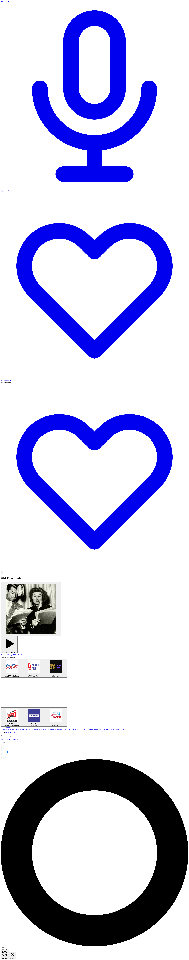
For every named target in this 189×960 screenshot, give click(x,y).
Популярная (52, 729)
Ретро (64, 729)
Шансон (117, 729)
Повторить (5, 958)
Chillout (111, 729)
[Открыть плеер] (3, 748)
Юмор (122, 729)
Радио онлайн (5, 727)
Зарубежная (26, 729)
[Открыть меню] (2, 572)
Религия (59, 729)
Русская (76, 729)
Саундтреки (13, 654)
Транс (96, 729)
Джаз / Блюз (18, 729)
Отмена (12, 958)
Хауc (107, 729)
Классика (33, 729)
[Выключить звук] (1, 750)
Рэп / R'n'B (82, 729)
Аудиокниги (21, 654)
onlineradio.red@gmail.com (9, 739)
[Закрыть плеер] (1, 754)
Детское (11, 729)
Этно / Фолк (5, 654)
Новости (45, 729)
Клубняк (40, 729)
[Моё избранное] (94, 569)
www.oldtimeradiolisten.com (10, 656)
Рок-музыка (70, 729)
